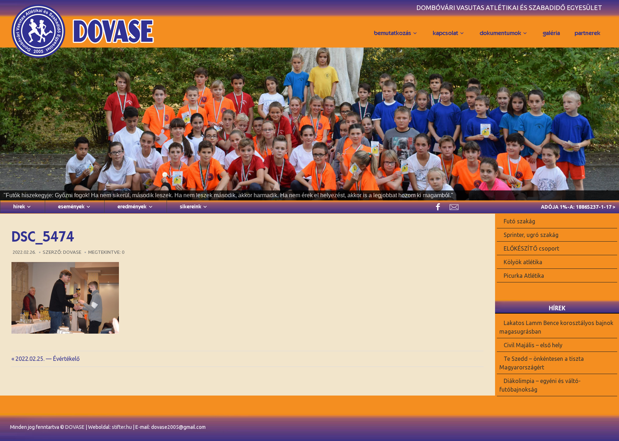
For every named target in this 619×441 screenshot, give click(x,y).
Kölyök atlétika (523, 262)
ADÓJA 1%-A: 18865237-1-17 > (578, 207)
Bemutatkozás (392, 33)
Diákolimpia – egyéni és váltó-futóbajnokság (540, 384)
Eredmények (132, 206)
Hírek (19, 206)
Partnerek (587, 33)
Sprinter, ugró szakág (531, 235)
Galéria (551, 33)
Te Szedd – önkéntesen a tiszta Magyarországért (541, 362)
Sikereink (190, 206)
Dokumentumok (500, 33)
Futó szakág (519, 221)
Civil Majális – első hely (533, 345)
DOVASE (75, 427)
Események (71, 206)
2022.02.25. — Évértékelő (47, 358)
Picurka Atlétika (524, 275)
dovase (72, 252)
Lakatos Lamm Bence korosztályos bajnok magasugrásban (556, 327)
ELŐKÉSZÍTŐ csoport (531, 248)
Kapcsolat (445, 33)
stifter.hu (122, 427)
